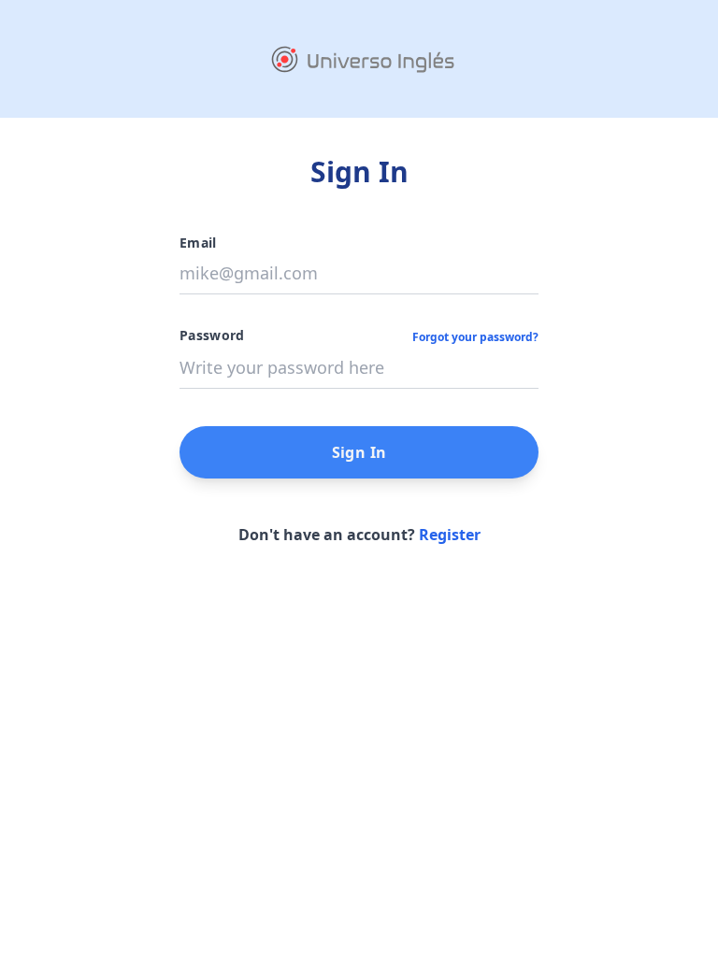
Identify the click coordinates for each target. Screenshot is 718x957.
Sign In (359, 452)
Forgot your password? (475, 337)
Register (450, 534)
